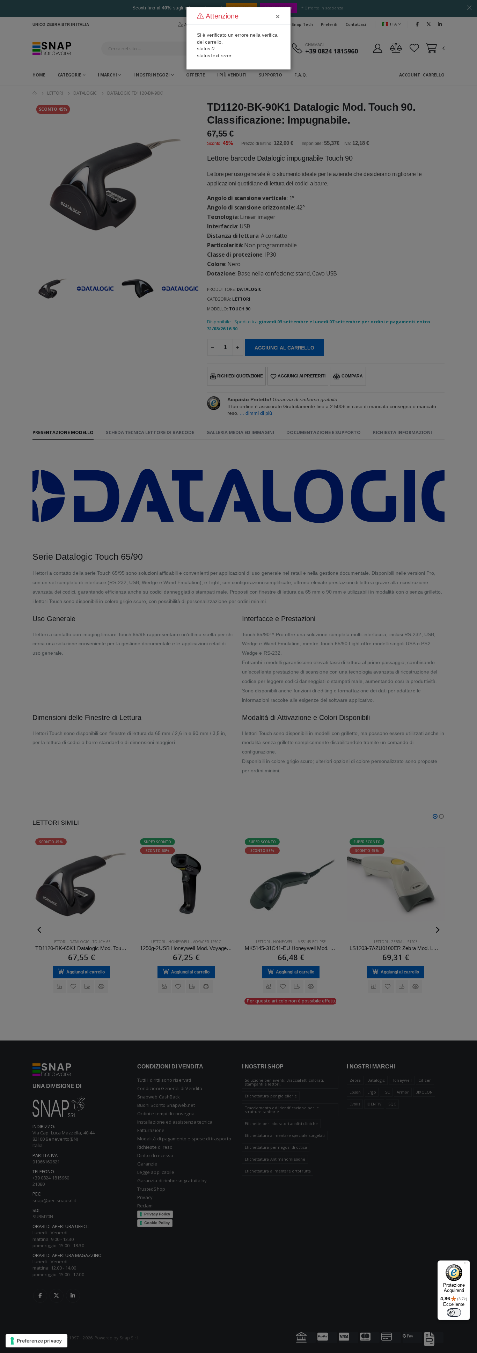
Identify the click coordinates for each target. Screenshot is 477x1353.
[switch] (454, 1312)
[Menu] (466, 1264)
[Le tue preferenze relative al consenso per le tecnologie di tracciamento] (36, 1340)
